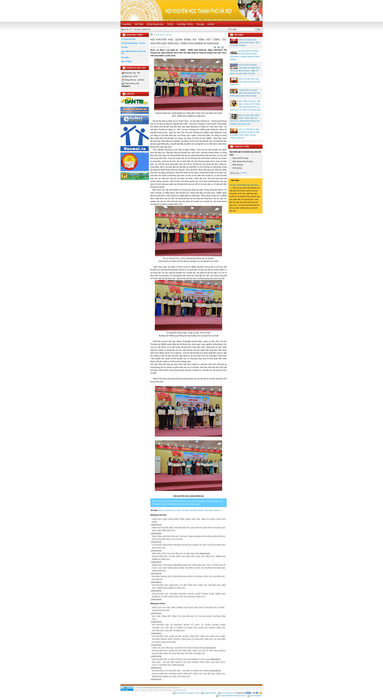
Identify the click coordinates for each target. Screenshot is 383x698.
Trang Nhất (126, 24)
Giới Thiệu (139, 24)
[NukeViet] (248, 693)
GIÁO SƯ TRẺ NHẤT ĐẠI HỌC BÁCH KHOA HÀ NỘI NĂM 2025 (245, 82)
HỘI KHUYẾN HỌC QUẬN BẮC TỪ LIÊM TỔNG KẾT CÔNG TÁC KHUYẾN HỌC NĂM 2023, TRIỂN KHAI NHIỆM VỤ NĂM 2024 (188, 586)
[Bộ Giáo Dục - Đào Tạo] (134, 113)
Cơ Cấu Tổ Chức (128, 39)
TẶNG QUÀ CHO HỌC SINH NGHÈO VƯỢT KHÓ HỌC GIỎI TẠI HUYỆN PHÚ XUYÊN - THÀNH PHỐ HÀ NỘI (188, 609)
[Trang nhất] (151, 35)
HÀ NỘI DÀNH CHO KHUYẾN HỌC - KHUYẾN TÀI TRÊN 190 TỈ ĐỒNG (181, 671)
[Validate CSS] (261, 693)
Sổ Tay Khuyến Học (155, 24)
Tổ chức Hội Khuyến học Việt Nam (244, 185)
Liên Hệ (211, 24)
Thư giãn (200, 24)
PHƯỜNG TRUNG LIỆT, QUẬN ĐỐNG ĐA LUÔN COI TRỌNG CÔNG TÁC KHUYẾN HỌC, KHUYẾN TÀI (188, 577)
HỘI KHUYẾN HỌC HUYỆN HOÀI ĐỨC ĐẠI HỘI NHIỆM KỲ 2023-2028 (180, 659)
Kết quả (244, 173)
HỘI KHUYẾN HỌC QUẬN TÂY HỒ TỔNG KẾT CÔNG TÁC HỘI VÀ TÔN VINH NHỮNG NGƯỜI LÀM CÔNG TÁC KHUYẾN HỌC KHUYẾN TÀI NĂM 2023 (188, 652)
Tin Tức (170, 24)
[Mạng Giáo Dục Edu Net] (134, 124)
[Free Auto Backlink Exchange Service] (230, 695)
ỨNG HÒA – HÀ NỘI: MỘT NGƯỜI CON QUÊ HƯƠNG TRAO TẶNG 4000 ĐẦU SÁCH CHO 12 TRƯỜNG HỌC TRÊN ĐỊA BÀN (188, 663)
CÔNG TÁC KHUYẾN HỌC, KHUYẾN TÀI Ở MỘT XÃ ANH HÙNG (178, 648)
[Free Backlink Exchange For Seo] (186, 693)
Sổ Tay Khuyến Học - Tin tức (133, 43)
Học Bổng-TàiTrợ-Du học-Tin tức (133, 52)
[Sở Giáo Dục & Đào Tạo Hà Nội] (134, 179)
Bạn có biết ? (126, 61)
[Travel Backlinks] (255, 695)
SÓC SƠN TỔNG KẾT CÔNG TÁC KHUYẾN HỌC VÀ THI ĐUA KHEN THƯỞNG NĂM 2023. (188, 617)
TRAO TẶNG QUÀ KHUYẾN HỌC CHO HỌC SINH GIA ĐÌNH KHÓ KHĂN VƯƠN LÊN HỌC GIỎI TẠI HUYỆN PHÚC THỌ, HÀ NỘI (188, 537)
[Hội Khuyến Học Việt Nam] (134, 170)
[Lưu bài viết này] (222, 47)
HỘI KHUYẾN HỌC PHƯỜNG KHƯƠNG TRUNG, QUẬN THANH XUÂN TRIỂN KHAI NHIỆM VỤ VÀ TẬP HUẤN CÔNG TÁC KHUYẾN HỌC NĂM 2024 (188, 595)
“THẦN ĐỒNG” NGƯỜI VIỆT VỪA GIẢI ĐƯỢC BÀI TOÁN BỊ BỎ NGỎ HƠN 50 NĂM (245, 93)
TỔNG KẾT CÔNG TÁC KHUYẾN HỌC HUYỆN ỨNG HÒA (175, 554)
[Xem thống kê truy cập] (127, 690)
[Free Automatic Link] (227, 693)
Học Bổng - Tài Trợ (185, 24)
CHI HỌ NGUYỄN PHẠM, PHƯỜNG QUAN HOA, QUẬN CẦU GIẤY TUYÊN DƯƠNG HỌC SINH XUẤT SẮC (188, 546)
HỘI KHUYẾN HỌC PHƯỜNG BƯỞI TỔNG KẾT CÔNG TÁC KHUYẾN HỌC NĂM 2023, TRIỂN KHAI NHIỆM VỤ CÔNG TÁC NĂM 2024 (188, 675)
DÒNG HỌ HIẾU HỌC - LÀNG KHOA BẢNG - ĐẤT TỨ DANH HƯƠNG (244, 43)
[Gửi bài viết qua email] (214, 47)
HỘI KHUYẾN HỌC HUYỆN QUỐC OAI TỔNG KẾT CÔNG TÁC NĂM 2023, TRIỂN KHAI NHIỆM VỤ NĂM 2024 (188, 557)
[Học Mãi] (134, 150)
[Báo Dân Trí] (134, 105)
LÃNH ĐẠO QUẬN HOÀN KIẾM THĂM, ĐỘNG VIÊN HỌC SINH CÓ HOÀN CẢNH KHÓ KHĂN (188, 520)
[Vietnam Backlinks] (208, 693)
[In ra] (218, 47)
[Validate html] (257, 693)
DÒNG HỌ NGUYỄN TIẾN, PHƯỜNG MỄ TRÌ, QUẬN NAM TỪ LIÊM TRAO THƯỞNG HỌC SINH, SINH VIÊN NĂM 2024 (188, 529)
